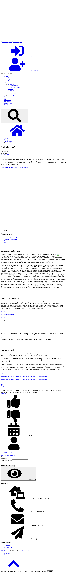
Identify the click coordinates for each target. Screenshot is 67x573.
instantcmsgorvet (5, 550)
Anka (28, 449)
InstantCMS (25, 550)
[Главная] (17, 136)
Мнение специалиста (10, 241)
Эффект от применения (11, 239)
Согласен (49, 571)
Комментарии (8, 452)
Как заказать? (8, 242)
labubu (2, 393)
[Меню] (11, 73)
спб (5, 393)
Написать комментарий (8, 455)
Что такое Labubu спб (10, 238)
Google (3, 384)
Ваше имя (4, 458)
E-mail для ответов (6, 460)
